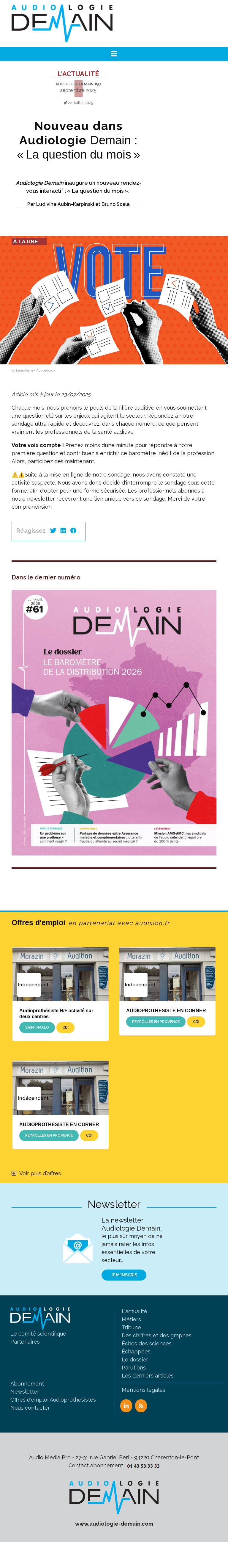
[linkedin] (63, 530)
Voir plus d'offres (40, 1173)
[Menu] (114, 54)
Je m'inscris (124, 1275)
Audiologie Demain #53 (79, 84)
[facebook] (73, 530)
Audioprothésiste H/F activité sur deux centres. (56, 1013)
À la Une (25, 242)
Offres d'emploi (91, 922)
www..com (114, 1524)
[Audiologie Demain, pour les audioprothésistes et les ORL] (114, 1497)
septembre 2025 (78, 90)
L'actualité (78, 74)
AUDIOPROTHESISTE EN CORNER (166, 1010)
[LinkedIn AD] (126, 1405)
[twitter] (53, 530)
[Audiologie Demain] (62, 23)
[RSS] (141, 1405)
